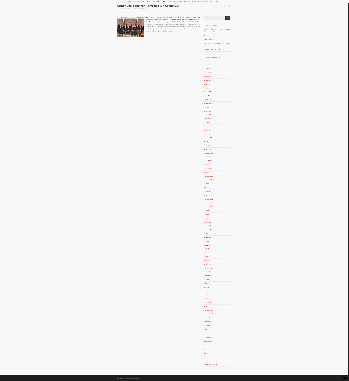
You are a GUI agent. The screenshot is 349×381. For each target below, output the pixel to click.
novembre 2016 (208, 268)
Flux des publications (210, 357)
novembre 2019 (208, 176)
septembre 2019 (208, 180)
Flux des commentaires (210, 360)
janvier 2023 (207, 130)
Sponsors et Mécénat (183, 1)
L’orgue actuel (150, 1)
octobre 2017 (207, 233)
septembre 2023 (208, 118)
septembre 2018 (208, 207)
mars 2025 (207, 88)
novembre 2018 (208, 203)
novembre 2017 (208, 229)
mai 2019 (206, 184)
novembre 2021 (208, 153)
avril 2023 (206, 126)
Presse (212, 1)
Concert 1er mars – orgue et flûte (213, 35)
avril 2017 (206, 252)
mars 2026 (207, 69)
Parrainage (172, 1)
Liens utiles (204, 1)
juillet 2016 (207, 283)
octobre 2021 (207, 157)
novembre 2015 (208, 314)
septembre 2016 (208, 275)
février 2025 (207, 92)
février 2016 (207, 302)
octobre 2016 (207, 272)
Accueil (129, 1)
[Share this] (220, 6)
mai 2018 (206, 214)
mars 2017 (207, 256)
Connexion (207, 353)
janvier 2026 (207, 76)
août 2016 (207, 279)
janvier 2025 (207, 95)
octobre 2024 (207, 99)
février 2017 (207, 260)
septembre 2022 (208, 138)
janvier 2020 (207, 172)
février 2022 (207, 145)
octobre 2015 (207, 318)
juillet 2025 (207, 84)
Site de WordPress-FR (210, 364)
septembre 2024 (208, 103)
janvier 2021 (207, 161)
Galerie (165, 1)
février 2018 (207, 222)
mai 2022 (206, 141)
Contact (218, 1)
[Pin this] (228, 6)
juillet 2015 (207, 329)
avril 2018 (206, 218)
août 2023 (207, 122)
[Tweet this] (224, 6)
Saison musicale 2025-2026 (212, 49)
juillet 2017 (207, 245)
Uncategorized (136, 8)
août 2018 (207, 210)
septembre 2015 (208, 321)
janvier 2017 (207, 264)
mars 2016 (207, 298)
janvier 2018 (207, 226)
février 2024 (207, 111)
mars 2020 (207, 164)
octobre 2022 (207, 134)
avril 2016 (206, 295)
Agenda (158, 1)
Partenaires (195, 1)
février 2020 (207, 168)
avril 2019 (206, 187)
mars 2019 (207, 191)
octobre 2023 (207, 115)
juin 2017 (206, 249)
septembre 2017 (208, 237)
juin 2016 (206, 287)
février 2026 (207, 72)
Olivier (120, 8)
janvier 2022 (207, 149)
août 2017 (207, 241)
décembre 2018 (208, 199)
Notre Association (138, 1)
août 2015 (207, 325)
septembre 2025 (208, 80)
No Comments (144, 8)
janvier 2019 (207, 195)
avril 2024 (206, 107)
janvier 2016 (207, 306)
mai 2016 (206, 291)
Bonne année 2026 (209, 39)
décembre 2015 (208, 310)
